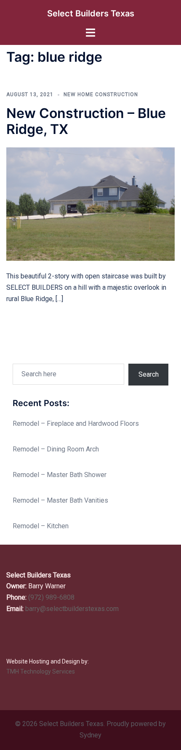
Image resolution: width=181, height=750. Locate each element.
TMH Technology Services (40, 671)
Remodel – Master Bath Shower (59, 475)
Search (148, 374)
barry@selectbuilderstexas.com (72, 609)
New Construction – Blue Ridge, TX (86, 121)
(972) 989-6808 (51, 597)
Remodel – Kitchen (41, 526)
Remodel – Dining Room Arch (56, 449)
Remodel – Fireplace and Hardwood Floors (76, 423)
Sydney (90, 735)
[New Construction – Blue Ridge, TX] (90, 204)
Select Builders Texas (90, 13)
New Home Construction (101, 94)
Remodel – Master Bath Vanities (60, 500)
